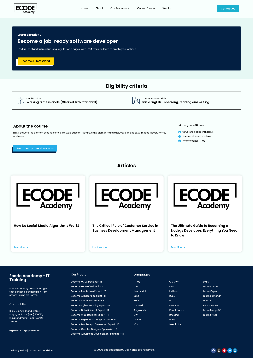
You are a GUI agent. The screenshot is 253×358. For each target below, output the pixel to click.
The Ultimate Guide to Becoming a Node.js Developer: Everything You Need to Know (204, 230)
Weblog (167, 8)
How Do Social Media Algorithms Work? (47, 225)
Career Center (146, 8)
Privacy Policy (19, 350)
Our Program (118, 8)
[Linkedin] (235, 350)
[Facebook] (213, 350)
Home (84, 8)
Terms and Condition (41, 350)
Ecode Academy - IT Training (29, 277)
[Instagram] (219, 350)
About (99, 8)
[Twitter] (229, 350)
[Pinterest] (224, 350)
